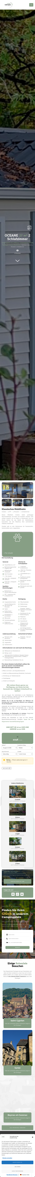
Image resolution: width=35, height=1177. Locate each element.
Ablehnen (17, 1166)
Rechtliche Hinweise (12, 1174)
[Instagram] (17, 894)
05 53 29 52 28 (13, 924)
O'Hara (17, 863)
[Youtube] (22, 894)
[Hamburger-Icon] (31, 5)
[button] (32, 1137)
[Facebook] (13, 894)
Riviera (17, 817)
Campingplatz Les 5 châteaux (10, 242)
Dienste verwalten (7, 1158)
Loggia (17, 833)
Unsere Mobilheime (15, 245)
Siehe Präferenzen (17, 1171)
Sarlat (17, 1068)
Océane (17, 847)
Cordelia (17, 799)
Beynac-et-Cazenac (17, 1115)
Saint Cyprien (17, 1020)
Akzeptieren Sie (17, 1162)
